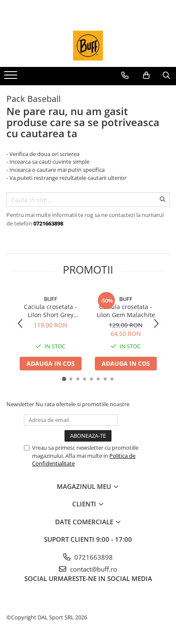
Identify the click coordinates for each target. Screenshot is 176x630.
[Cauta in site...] (166, 75)
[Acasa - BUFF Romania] (88, 46)
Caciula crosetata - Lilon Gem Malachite (126, 311)
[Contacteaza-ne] (125, 75)
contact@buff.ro (92, 569)
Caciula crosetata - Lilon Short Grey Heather (50, 311)
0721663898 (93, 557)
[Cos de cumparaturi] (146, 75)
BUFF (50, 299)
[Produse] (11, 77)
